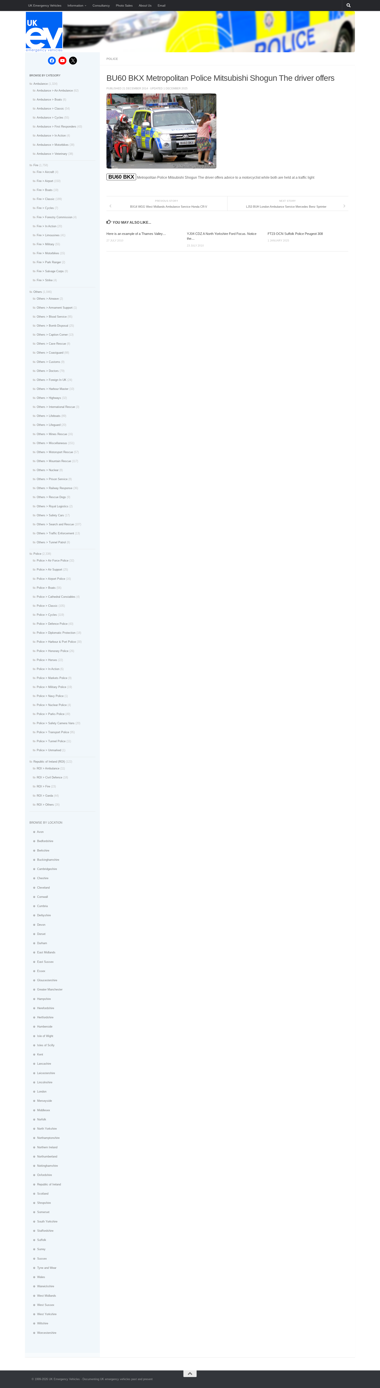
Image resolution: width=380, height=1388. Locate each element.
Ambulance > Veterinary (52, 153)
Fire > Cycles (45, 208)
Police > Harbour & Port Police (56, 641)
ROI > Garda (45, 795)
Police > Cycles (47, 614)
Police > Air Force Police (52, 560)
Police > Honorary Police (52, 651)
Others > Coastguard (50, 352)
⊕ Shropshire (40, 1202)
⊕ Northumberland (43, 1156)
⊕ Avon (36, 832)
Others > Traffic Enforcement (55, 533)
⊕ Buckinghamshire (44, 859)
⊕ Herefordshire (41, 1008)
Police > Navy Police (50, 696)
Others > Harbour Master (52, 389)
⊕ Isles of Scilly (42, 1045)
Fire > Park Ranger (49, 262)
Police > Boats (46, 587)
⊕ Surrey (37, 1249)
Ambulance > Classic (50, 108)
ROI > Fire (43, 786)
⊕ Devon (37, 924)
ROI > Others (45, 804)
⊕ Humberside (40, 1026)
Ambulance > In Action (51, 135)
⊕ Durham (38, 943)
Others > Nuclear (47, 470)
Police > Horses (47, 660)
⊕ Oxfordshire (40, 1175)
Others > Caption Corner (52, 334)
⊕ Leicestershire (42, 1073)
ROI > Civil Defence (49, 777)
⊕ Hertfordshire (41, 1017)
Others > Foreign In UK (51, 380)
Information (75, 5)
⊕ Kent (36, 1054)
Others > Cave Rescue (51, 343)
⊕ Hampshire (40, 999)
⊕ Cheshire (38, 878)
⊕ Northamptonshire (44, 1138)
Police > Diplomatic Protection (56, 632)
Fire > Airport (45, 181)
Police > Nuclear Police (52, 705)
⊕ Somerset (39, 1212)
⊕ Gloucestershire (43, 980)
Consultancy (101, 5)
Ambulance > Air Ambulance (55, 90)
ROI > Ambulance (48, 768)
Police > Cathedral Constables (56, 596)
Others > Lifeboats (48, 416)
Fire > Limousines (48, 235)
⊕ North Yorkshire (43, 1128)
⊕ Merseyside (40, 1100)
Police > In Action (48, 669)
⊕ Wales (37, 1277)
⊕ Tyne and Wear (42, 1267)
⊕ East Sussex (41, 961)
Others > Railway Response (54, 488)
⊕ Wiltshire (38, 1323)
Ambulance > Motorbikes (53, 144)
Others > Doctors (48, 371)
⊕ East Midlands (42, 952)
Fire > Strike (45, 280)
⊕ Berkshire (39, 850)
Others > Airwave (48, 298)
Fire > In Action (46, 226)
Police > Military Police (51, 687)
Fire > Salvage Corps (50, 271)
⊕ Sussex (38, 1258)
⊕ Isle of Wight (41, 1036)
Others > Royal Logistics (52, 506)
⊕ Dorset (37, 934)
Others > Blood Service (52, 316)
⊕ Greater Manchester (45, 989)
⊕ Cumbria (38, 906)
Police (112, 59)
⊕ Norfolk (37, 1119)
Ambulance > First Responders (56, 126)
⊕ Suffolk (37, 1240)
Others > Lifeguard (48, 425)
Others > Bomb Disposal (52, 325)
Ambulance (40, 83)
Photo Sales (124, 5)
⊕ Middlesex (39, 1110)
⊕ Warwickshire (41, 1286)
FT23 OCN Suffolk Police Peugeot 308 (295, 234)
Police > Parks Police (50, 714)
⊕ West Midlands (42, 1295)
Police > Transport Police (53, 732)
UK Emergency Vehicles (44, 5)
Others (37, 291)
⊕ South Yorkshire (43, 1221)
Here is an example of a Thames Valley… (136, 234)
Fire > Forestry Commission (54, 217)
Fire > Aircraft (45, 172)
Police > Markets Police (52, 678)
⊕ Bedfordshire (41, 841)
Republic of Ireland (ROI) (49, 761)
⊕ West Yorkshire (43, 1314)
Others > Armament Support (55, 307)
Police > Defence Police (52, 623)
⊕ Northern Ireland (43, 1147)
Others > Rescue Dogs (51, 497)
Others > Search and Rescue (55, 524)
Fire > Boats (45, 190)
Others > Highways (49, 398)
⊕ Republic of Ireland (45, 1184)
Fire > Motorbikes (48, 253)
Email (161, 5)
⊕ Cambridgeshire (43, 869)
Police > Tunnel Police (51, 741)
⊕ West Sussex (41, 1305)
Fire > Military (45, 244)
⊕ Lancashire (40, 1063)
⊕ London (37, 1091)
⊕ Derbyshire (40, 915)
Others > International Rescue (56, 407)
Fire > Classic (46, 199)
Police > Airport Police (51, 578)
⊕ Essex (37, 971)
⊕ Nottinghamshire (43, 1165)
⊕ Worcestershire (42, 1332)
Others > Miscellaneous (52, 443)
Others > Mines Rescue (52, 434)
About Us (145, 5)
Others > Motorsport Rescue (55, 452)
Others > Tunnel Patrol (51, 542)
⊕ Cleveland (39, 887)
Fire (35, 165)
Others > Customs (48, 362)
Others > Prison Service (52, 479)
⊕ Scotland (38, 1193)
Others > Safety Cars (50, 515)
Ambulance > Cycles (50, 117)
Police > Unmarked (49, 750)
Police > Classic (47, 605)
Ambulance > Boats (49, 99)
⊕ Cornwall (38, 896)
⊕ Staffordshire (41, 1230)
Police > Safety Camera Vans (56, 723)
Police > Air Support (49, 569)
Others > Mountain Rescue (54, 461)
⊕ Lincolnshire (40, 1082)
